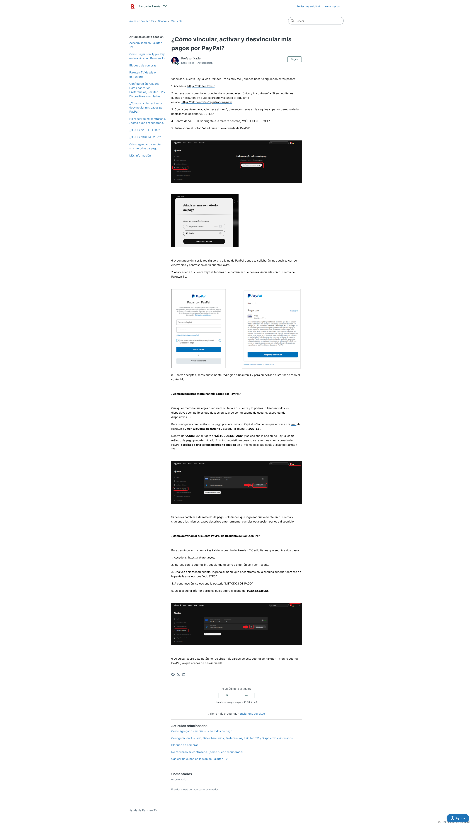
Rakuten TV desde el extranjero (142, 74)
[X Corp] (178, 674)
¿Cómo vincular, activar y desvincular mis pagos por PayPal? (146, 107)
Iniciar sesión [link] (332, 6)
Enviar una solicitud (308, 6)
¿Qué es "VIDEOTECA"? (144, 130)
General (162, 21)
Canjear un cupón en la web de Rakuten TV (199, 759)
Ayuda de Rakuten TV (141, 21)
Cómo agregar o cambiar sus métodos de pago (145, 146)
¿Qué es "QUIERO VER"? (145, 137)
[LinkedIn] (183, 674)
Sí (227, 695)
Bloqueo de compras (142, 65)
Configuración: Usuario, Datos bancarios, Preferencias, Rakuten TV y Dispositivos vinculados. (147, 90)
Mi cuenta (176, 21)
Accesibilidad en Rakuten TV (145, 45)
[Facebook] (173, 674)
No (246, 695)
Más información (140, 155)
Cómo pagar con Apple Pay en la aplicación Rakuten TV (147, 56)
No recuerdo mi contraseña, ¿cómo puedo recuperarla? (147, 121)
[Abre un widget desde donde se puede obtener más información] (458, 818)
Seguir (294, 59)
